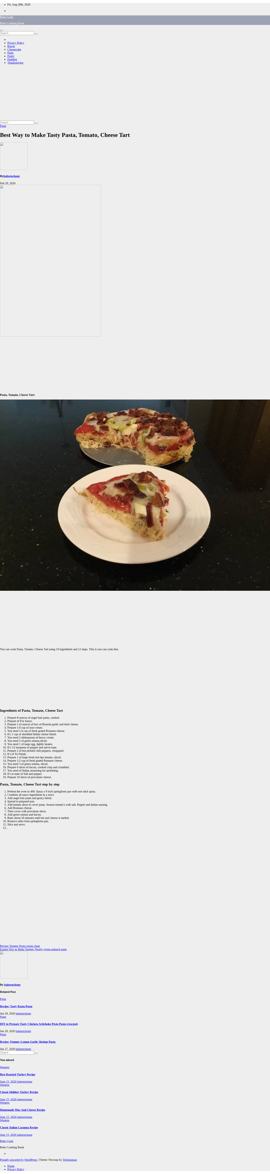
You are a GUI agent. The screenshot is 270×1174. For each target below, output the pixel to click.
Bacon (11, 46)
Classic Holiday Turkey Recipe (19, 1092)
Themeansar (70, 1159)
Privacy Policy (15, 42)
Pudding (12, 59)
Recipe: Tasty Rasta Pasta (16, 1006)
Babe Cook (6, 17)
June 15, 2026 (8, 1081)
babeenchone (11, 176)
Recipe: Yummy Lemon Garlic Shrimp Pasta (27, 1041)
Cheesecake (14, 49)
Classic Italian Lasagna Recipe (19, 1127)
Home (11, 1166)
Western (4, 1067)
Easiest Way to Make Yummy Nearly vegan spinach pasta (33, 949)
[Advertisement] (135, 93)
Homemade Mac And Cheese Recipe (22, 1109)
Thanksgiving (15, 62)
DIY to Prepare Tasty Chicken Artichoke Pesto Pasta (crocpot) (39, 1024)
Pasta (10, 52)
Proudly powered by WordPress (19, 1159)
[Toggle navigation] (1, 30)
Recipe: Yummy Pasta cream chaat (20, 946)
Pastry (11, 56)
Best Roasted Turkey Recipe (17, 1074)
